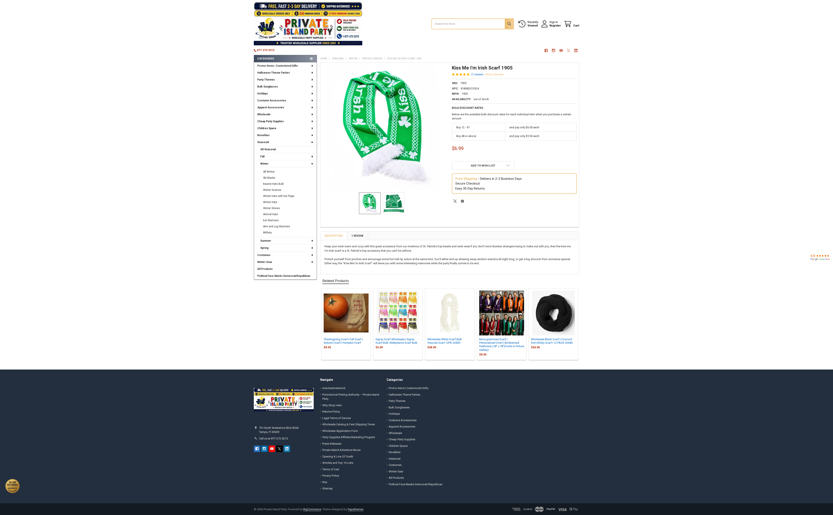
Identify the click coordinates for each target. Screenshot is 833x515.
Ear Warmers (271, 220)
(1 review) (477, 74)
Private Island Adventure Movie (341, 450)
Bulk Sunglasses (267, 86)
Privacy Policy (330, 475)
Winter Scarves (272, 189)
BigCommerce (312, 509)
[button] (483, 165)
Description (334, 235)
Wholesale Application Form (340, 430)
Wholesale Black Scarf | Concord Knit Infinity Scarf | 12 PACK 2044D (552, 341)
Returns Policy (331, 411)
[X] (568, 50)
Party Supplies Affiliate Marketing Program (348, 437)
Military (267, 232)
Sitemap (327, 488)
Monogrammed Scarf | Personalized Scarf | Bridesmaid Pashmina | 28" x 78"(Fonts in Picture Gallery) (501, 345)
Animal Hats (270, 214)
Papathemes (355, 509)
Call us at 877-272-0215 (273, 438)
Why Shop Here (332, 405)
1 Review (357, 235)
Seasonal (263, 142)
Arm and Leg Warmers (276, 226)
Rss (324, 482)
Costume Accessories (271, 100)
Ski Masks (269, 177)
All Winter (269, 171)
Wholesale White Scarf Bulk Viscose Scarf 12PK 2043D (444, 341)
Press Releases (331, 443)
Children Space (266, 128)
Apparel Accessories (270, 107)
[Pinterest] (462, 201)
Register (555, 25)
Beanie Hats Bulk (273, 183)
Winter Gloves (271, 208)
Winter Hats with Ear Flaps (278, 196)
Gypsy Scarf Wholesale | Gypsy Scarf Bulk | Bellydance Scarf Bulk (396, 341)
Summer (265, 240)
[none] (385, 127)
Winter (264, 163)
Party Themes (266, 79)
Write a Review (494, 74)
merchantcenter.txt (333, 388)
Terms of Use (330, 469)
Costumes (264, 255)
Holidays (262, 93)
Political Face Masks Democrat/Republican (283, 275)
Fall (262, 156)
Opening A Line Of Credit (337, 456)
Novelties (263, 135)
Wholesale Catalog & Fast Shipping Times (348, 424)
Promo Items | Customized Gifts (277, 65)
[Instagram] (553, 50)
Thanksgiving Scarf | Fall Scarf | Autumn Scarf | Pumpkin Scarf (343, 341)
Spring (264, 247)
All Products (265, 269)
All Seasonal (268, 149)
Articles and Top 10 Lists (337, 462)
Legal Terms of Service (336, 418)
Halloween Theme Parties (273, 72)
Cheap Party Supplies (270, 121)
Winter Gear (264, 262)
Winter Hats (270, 202)
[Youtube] (561, 50)
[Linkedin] (576, 50)
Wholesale (264, 114)
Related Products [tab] (335, 281)
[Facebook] (546, 50)
